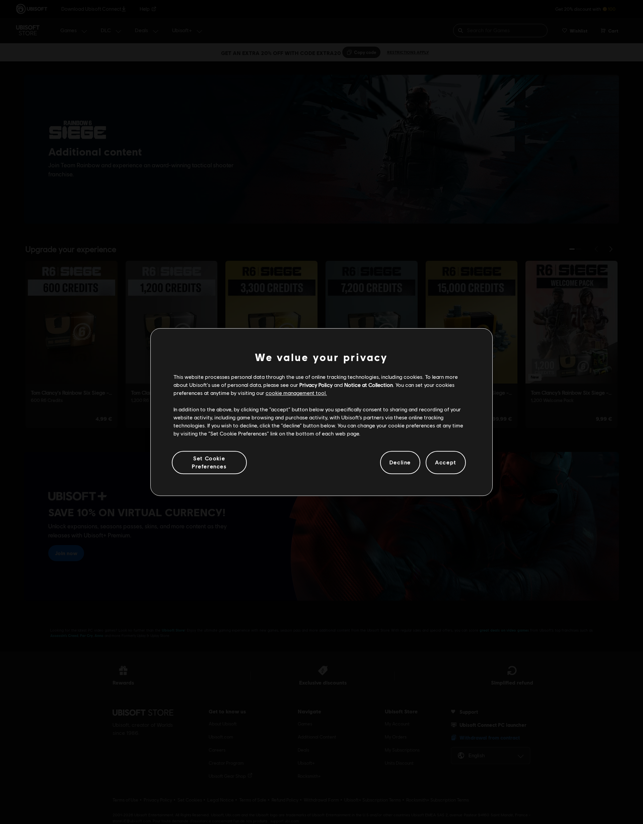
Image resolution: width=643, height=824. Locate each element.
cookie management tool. (296, 393)
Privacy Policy (316, 384)
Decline (400, 462)
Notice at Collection (368, 384)
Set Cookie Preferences (209, 462)
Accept (445, 462)
